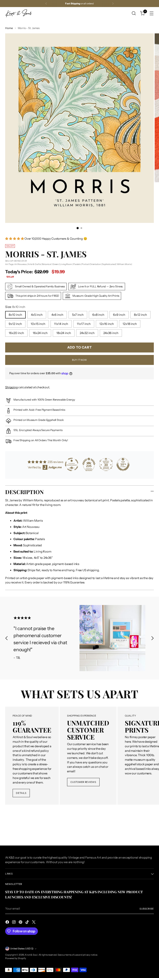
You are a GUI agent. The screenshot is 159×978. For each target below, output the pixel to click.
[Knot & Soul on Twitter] (34, 923)
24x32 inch (87, 333)
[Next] (112, 3)
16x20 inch (16, 333)
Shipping (11, 387)
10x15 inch (38, 324)
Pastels (76, 264)
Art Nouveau (20, 264)
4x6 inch (57, 315)
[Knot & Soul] (18, 13)
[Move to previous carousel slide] (6, 638)
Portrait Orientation (91, 264)
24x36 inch (110, 333)
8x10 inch (15, 315)
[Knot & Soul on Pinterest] (20, 923)
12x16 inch (106, 324)
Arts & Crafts (34, 264)
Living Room (66, 264)
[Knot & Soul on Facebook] (7, 923)
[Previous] (46, 3)
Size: (15, 307)
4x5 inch (37, 315)
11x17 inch (84, 324)
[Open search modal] (134, 13)
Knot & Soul (31, 954)
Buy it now (79, 359)
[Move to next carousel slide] (152, 638)
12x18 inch (130, 324)
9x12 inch (15, 324)
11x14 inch (61, 324)
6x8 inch (98, 315)
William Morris (124, 264)
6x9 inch (119, 315)
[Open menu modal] (151, 13)
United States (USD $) (22, 948)
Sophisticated (108, 264)
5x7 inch (78, 315)
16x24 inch (40, 333)
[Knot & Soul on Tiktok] (27, 923)
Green (56, 264)
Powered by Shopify (15, 958)
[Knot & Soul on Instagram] (14, 923)
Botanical (46, 264)
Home (9, 28)
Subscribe (147, 908)
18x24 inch (63, 333)
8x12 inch (140, 315)
